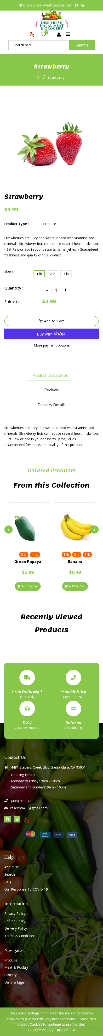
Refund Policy (14, 921)
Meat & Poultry (16, 967)
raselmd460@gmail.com (29, 808)
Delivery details (52, 404)
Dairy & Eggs (14, 982)
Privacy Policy (14, 913)
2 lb (52, 274)
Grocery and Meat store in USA (47, 5)
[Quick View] (28, 543)
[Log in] (59, 34)
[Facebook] (76, 5)
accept (66, 1030)
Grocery (10, 974)
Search (82, 45)
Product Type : (16, 223)
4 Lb (35, 554)
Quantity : (13, 288)
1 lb (39, 274)
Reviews (51, 390)
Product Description (50, 375)
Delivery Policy (15, 928)
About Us (11, 867)
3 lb (66, 274)
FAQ (7, 882)
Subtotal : (13, 301)
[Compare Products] (20, 543)
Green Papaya (27, 561)
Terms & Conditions (19, 935)
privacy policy (40, 1030)
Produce (10, 960)
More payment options (51, 345)
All (38, 77)
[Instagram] (82, 5)
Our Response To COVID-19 (26, 889)
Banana (75, 561)
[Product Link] (36, 543)
